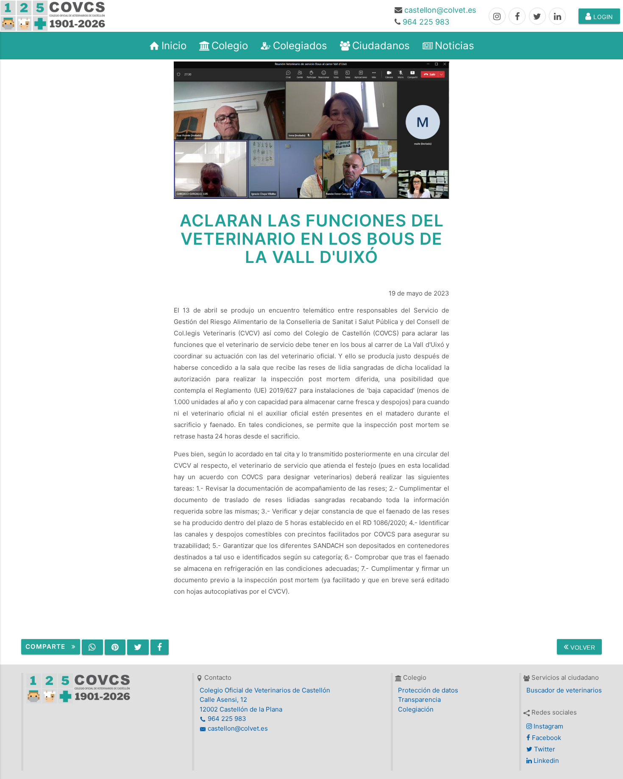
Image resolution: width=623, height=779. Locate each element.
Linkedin (545, 761)
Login (602, 16)
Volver (582, 647)
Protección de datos (428, 690)
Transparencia (419, 699)
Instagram (547, 726)
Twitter (543, 749)
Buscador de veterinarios (564, 690)
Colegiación (416, 709)
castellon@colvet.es (440, 10)
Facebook (545, 738)
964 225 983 (426, 21)
